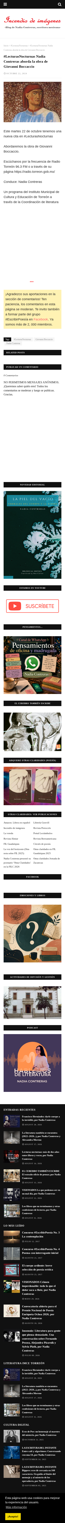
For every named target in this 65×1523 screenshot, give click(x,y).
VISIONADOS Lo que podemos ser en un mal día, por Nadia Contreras (41, 1192)
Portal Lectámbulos (42, 833)
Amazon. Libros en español (17, 822)
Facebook (41, 319)
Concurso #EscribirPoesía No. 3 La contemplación (41, 1234)
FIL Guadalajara (11, 844)
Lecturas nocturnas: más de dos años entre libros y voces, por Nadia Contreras (40, 1155)
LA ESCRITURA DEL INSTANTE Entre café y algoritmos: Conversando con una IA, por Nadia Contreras (41, 1451)
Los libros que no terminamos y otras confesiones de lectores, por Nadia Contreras (41, 1210)
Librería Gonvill (41, 822)
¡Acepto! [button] (13, 1516)
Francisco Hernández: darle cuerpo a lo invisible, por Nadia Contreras (41, 1118)
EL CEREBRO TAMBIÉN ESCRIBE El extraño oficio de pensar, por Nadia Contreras (41, 1174)
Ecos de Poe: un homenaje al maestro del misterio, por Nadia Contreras (41, 1433)
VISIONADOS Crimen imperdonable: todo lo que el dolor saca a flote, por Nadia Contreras (39, 1288)
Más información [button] (16, 1507)
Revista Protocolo (42, 828)
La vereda (8, 833)
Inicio (6, 45)
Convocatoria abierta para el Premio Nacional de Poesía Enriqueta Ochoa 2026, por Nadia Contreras (39, 1312)
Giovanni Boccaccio (44, 339)
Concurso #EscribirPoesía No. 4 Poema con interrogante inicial (41, 1251)
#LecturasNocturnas (19, 45)
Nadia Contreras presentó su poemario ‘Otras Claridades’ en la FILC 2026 (17, 862)
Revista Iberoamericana (44, 838)
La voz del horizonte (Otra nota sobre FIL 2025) (16, 851)
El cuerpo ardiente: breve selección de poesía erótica (37, 1267)
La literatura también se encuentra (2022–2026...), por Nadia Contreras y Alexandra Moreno (41, 1136)
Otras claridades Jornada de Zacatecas (46, 860)
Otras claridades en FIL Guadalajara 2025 (44, 851)
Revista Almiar (11, 838)
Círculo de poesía (42, 844)
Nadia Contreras (13, 343)
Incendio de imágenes (14, 828)
